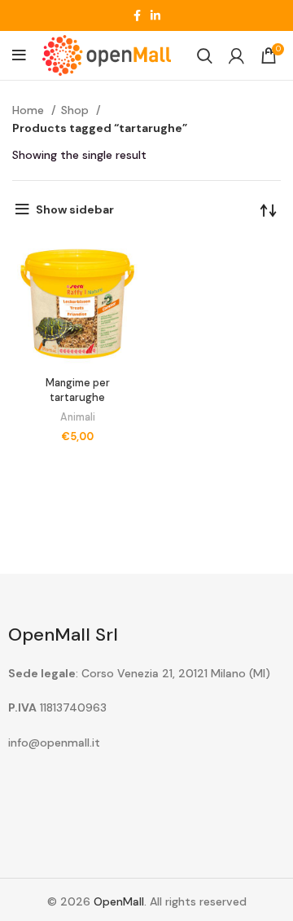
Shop (76, 110)
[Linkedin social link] (155, 15)
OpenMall (119, 901)
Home (29, 110)
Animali (77, 417)
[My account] (236, 55)
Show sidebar (75, 209)
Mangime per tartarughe (78, 390)
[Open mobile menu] (19, 55)
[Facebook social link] (137, 15)
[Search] (205, 55)
